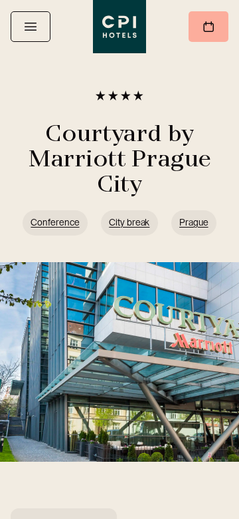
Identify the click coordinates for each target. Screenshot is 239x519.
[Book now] (208, 26)
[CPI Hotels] (119, 26)
